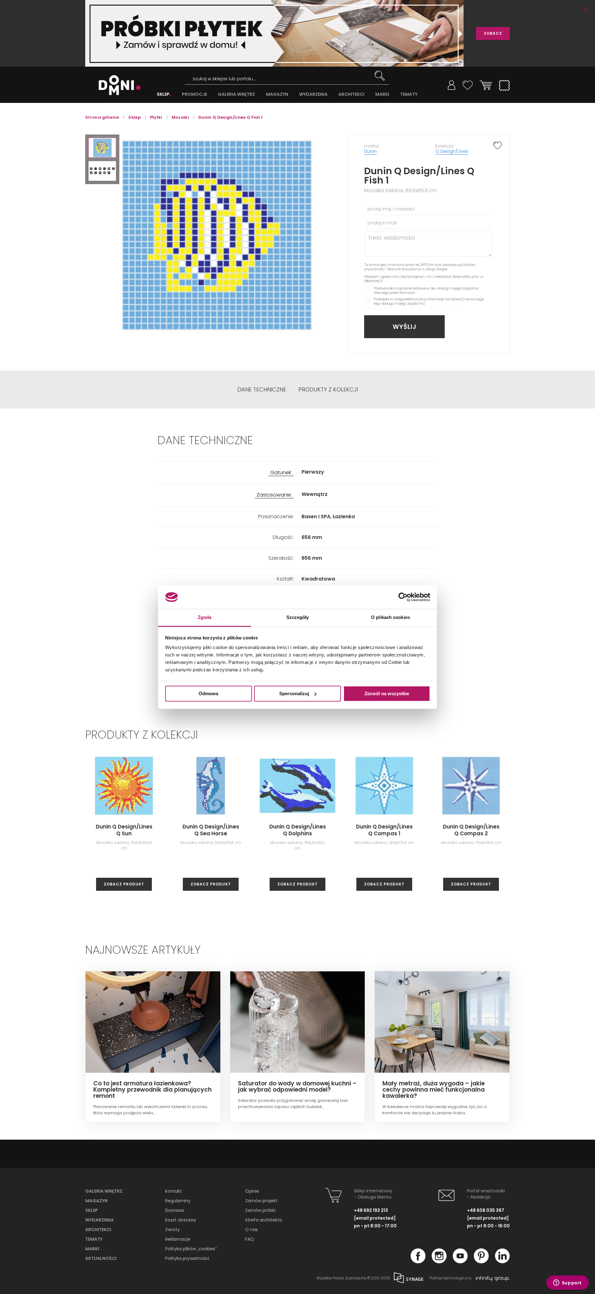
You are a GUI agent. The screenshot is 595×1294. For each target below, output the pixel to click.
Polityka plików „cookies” (191, 1249)
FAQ (249, 1239)
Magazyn (96, 1201)
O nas (251, 1229)
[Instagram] (439, 1261)
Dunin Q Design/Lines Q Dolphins (297, 830)
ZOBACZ (493, 33)
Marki (92, 1249)
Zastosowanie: (274, 495)
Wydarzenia (99, 1220)
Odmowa (208, 693)
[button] (102, 148)
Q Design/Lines (451, 151)
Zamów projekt (261, 1201)
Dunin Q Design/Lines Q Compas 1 (384, 830)
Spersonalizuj (294, 693)
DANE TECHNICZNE (261, 389)
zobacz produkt (124, 884)
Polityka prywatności (187, 1258)
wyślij (404, 326)
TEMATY (408, 94)
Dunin (370, 151)
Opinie (252, 1191)
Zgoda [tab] (205, 617)
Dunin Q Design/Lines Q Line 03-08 (558, 830)
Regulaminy (178, 1201)
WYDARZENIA (313, 94)
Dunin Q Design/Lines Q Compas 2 (471, 830)
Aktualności (101, 1258)
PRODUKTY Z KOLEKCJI (328, 389)
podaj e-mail (382, 223)
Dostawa (174, 1210)
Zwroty (172, 1229)
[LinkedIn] (502, 1261)
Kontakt (173, 1191)
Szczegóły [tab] (297, 617)
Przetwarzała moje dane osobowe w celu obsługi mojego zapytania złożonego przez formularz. (426, 290)
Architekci (98, 1229)
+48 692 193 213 (371, 1210)
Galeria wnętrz (103, 1191)
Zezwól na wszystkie (386, 693)
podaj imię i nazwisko (391, 209)
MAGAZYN (277, 94)
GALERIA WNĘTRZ (236, 94)
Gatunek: (281, 473)
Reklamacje (177, 1239)
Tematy (94, 1239)
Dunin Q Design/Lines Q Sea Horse (211, 830)
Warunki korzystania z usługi (411, 269)
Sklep (91, 1210)
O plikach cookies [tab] (390, 617)
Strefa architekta (263, 1220)
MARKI (382, 94)
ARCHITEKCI (351, 94)
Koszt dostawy (180, 1220)
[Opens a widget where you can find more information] (567, 1283)
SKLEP (163, 94)
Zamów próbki (260, 1210)
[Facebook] (418, 1261)
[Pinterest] (481, 1261)
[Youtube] (460, 1261)
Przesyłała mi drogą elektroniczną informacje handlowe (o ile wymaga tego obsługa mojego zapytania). (429, 301)
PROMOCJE (194, 94)
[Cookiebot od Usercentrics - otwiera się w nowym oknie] (403, 597)
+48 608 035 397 (485, 1210)
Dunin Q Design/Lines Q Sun (124, 830)
